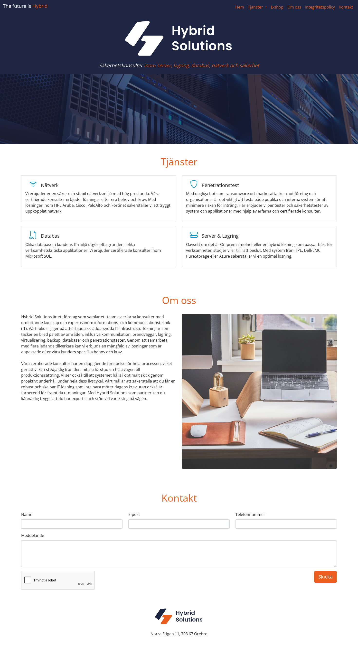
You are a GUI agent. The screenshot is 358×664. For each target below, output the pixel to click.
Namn (26, 514)
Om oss (294, 7)
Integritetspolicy (320, 7)
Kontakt (346, 7)
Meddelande (32, 535)
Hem (239, 7)
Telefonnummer (250, 514)
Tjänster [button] (256, 7)
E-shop (277, 7)
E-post (134, 514)
